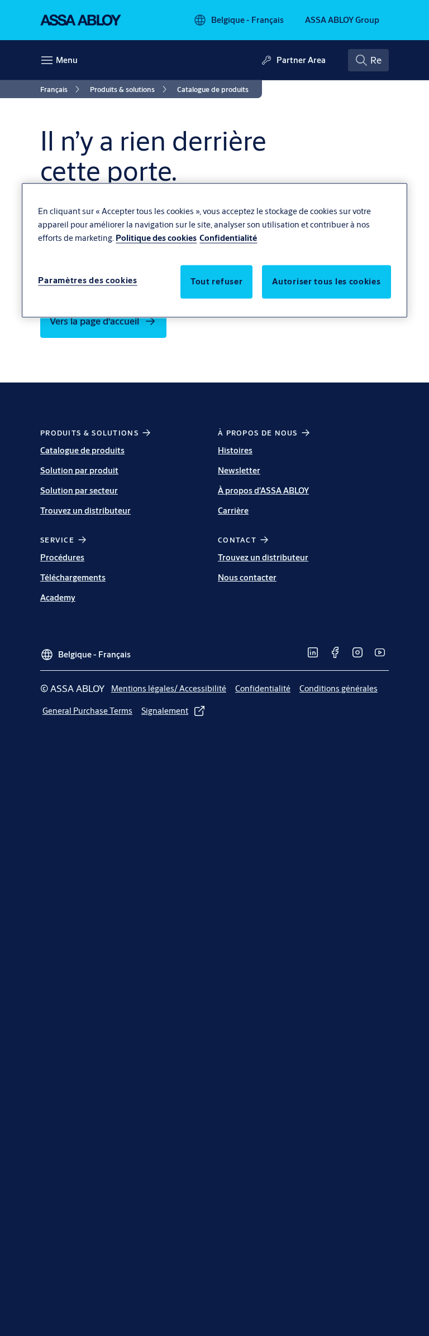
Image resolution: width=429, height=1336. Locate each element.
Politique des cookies (156, 238)
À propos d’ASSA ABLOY (263, 490)
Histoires (235, 450)
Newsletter (239, 470)
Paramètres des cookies (87, 280)
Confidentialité (228, 238)
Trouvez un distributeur (85, 510)
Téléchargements (73, 577)
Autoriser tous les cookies (326, 282)
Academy (57, 597)
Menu (67, 60)
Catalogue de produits (82, 450)
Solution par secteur (79, 490)
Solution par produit (79, 470)
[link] (61, 89)
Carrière (233, 510)
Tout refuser (216, 282)
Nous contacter (247, 577)
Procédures (62, 557)
